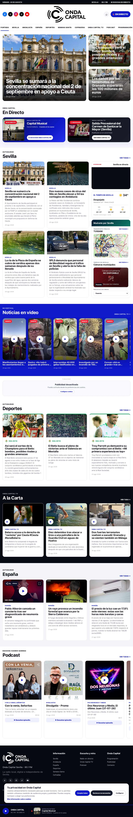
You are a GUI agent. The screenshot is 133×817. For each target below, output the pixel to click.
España (39, 27)
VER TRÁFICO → (123, 262)
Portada (5, 27)
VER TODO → (125, 500)
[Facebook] (5, 14)
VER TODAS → (125, 158)
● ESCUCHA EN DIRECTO (120, 2)
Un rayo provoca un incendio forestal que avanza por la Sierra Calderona (65, 611)
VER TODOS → (124, 657)
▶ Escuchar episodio (22, 720)
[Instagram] (16, 14)
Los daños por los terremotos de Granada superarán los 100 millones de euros (107, 85)
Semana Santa (65, 27)
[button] (23, 591)
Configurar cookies (66, 391)
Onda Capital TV (95, 27)
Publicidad (111, 762)
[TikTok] (21, 14)
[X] (10, 14)
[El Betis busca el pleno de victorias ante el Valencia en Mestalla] (66, 425)
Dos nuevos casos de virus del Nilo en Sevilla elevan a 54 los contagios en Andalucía (67, 194)
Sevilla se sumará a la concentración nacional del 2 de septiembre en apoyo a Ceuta (43, 86)
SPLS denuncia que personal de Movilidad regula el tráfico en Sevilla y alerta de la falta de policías (67, 264)
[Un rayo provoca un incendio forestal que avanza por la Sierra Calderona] (66, 591)
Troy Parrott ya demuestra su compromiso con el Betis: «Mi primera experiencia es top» (109, 448)
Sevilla (15, 27)
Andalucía (27, 27)
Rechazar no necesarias (101, 793)
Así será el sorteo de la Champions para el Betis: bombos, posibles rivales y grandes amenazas (109, 51)
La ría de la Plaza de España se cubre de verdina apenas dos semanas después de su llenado (23, 264)
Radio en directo (86, 759)
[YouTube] (27, 14)
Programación (125, 27)
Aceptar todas (82, 793)
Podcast (111, 27)
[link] (23, 530)
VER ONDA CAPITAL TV (102, 137)
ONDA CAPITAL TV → (122, 314)
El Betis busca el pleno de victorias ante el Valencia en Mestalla (65, 448)
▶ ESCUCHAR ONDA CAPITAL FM (40, 137)
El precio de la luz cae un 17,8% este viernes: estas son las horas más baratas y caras (110, 611)
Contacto (111, 765)
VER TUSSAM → (123, 229)
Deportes (50, 27)
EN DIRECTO (121, 14)
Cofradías (80, 27)
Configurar (120, 793)
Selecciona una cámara (101, 289)
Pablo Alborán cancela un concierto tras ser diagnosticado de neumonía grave (21, 612)
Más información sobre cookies (19, 799)
